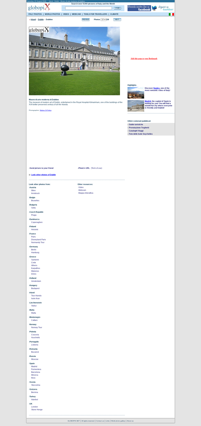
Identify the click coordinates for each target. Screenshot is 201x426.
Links (107, 421)
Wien (33, 190)
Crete (33, 262)
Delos (33, 274)
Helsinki (34, 229)
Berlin (33, 250)
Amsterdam (36, 281)
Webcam (82, 190)
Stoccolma (35, 385)
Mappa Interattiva (86, 193)
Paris (33, 237)
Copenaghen (37, 222)
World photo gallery (118, 421)
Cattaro (34, 320)
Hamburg (35, 252)
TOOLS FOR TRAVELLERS (95, 14)
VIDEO (66, 14)
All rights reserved (87, 421)
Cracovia (35, 335)
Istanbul (34, 399)
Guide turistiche (136, 124)
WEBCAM (76, 14)
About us (130, 421)
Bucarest (35, 352)
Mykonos (35, 271)
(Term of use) (96, 168)
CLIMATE (114, 14)
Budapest (35, 288)
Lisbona (34, 345)
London (34, 407)
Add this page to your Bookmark (144, 58)
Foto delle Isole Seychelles (141, 134)
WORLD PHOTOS (52, 14)
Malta (33, 313)
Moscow (34, 359)
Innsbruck (35, 193)
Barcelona (35, 372)
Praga (33, 215)
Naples (156, 88)
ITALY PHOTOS (35, 14)
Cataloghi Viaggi (136, 131)
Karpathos (35, 268)
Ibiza (33, 378)
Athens (34, 265)
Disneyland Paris (38, 240)
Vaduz (34, 306)
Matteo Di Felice (46, 110)
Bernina (34, 392)
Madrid (34, 366)
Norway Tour (36, 327)
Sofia (33, 208)
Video (81, 187)
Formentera (36, 369)
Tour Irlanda (36, 296)
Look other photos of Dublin (43, 175)
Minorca (34, 375)
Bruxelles (35, 200)
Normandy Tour (37, 242)
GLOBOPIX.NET (74, 421)
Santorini (35, 260)
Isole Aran (35, 298)
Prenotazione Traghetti (139, 128)
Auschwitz (35, 337)
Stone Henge (37, 410)
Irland (33, 19)
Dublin (41, 19)
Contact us (100, 421)
